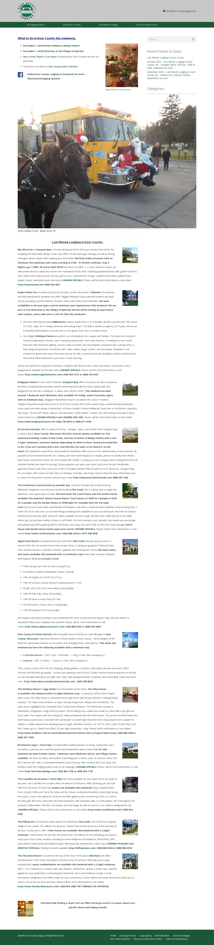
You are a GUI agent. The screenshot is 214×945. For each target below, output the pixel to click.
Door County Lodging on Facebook (54, 74)
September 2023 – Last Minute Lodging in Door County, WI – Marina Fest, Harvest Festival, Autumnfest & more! (171, 75)
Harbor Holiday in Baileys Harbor (62, 45)
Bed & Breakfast (162, 935)
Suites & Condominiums (177, 939)
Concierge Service (127, 935)
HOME (113, 935)
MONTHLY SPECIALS (28, 848)
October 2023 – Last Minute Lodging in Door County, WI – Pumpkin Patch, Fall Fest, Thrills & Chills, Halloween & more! (171, 64)
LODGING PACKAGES (118, 843)
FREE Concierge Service (98, 902)
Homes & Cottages (181, 935)
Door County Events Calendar (63, 66)
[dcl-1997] (27, 11)
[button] (46, 24)
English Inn (37, 577)
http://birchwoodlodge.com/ (41, 771)
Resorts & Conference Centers (147, 939)
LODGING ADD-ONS (72, 417)
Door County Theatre (33, 56)
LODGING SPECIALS (72, 280)
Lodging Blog (145, 935)
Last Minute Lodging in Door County (165, 57)
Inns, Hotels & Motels (120, 939)
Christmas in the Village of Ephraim (64, 51)
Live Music (51, 56)
